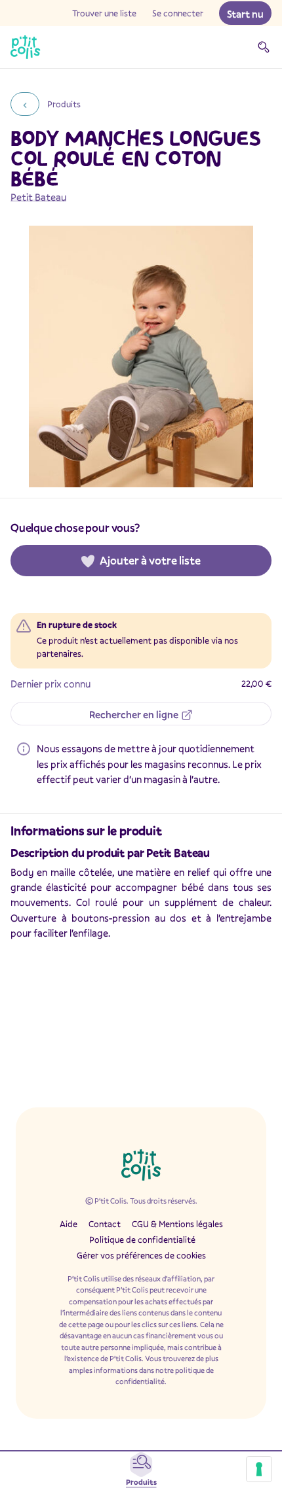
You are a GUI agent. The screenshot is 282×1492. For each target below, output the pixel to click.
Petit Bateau (38, 196)
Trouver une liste (104, 13)
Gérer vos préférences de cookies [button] (141, 1255)
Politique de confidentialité (142, 1239)
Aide (68, 1224)
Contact (105, 1224)
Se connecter (177, 13)
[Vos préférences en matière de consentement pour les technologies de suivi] (259, 1469)
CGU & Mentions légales (177, 1224)
